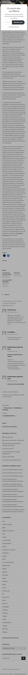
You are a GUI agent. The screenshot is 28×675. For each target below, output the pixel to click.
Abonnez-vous (18, 22)
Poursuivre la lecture (14, 27)
